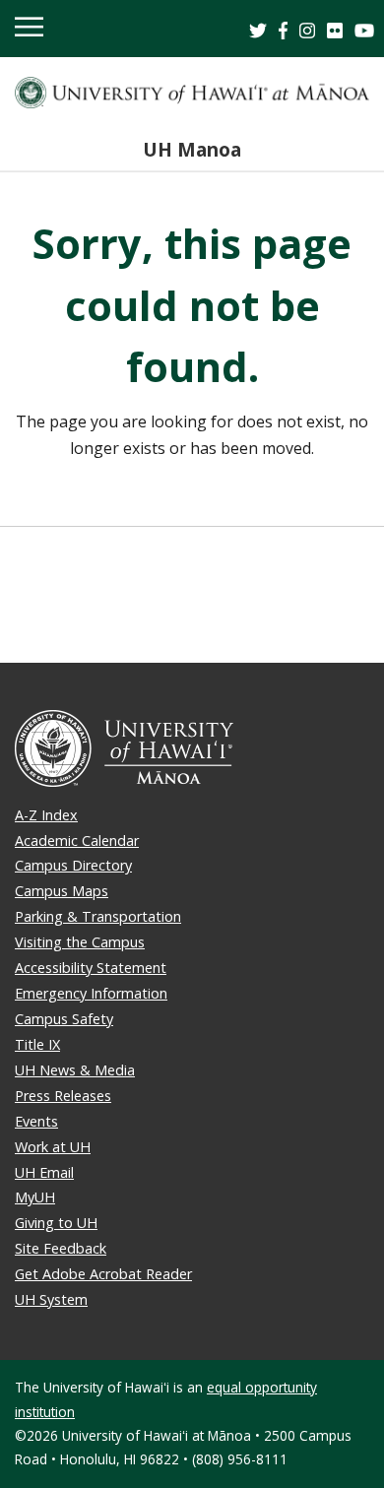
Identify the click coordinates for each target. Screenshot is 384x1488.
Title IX (37, 1044)
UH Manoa (192, 149)
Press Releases (63, 1095)
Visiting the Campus (80, 942)
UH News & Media (75, 1070)
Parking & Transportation (98, 916)
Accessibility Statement (90, 967)
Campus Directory (73, 865)
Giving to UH (56, 1222)
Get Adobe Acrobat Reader (103, 1273)
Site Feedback (60, 1248)
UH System (51, 1299)
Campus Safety (64, 1018)
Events (36, 1121)
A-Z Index (46, 815)
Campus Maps (61, 890)
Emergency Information (91, 993)
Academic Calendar (77, 840)
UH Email (44, 1172)
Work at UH (53, 1146)
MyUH (35, 1197)
